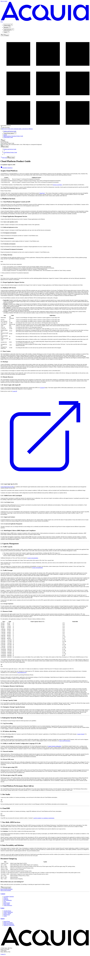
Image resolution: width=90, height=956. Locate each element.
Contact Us (3, 954)
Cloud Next (42, 193)
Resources (6, 27)
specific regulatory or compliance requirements (44, 818)
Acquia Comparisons (8, 912)
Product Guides (7, 25)
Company (3, 893)
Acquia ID (42, 387)
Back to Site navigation (6, 890)
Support (5, 32)
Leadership (5, 899)
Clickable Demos (7, 910)
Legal (4, 901)
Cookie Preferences (7, 905)
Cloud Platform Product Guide (10, 152)
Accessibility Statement (8, 896)
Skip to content (4, 1)
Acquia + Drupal (7, 913)
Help (4, 140)
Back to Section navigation (7, 889)
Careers (5, 916)
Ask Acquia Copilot (7, 887)
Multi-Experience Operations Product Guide (13, 136)
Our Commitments (7, 900)
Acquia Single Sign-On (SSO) (7, 486)
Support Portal (6, 921)
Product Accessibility (8, 922)
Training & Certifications (8, 925)
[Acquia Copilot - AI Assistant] (2, 35)
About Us (5, 897)
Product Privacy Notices (9, 133)
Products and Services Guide (9, 131)
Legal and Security (8, 29)
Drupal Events (6, 914)
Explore (2, 908)
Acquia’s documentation (32, 558)
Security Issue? (6, 902)
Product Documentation (8, 923)
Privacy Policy (6, 904)
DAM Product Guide (8, 137)
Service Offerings (29, 128)
